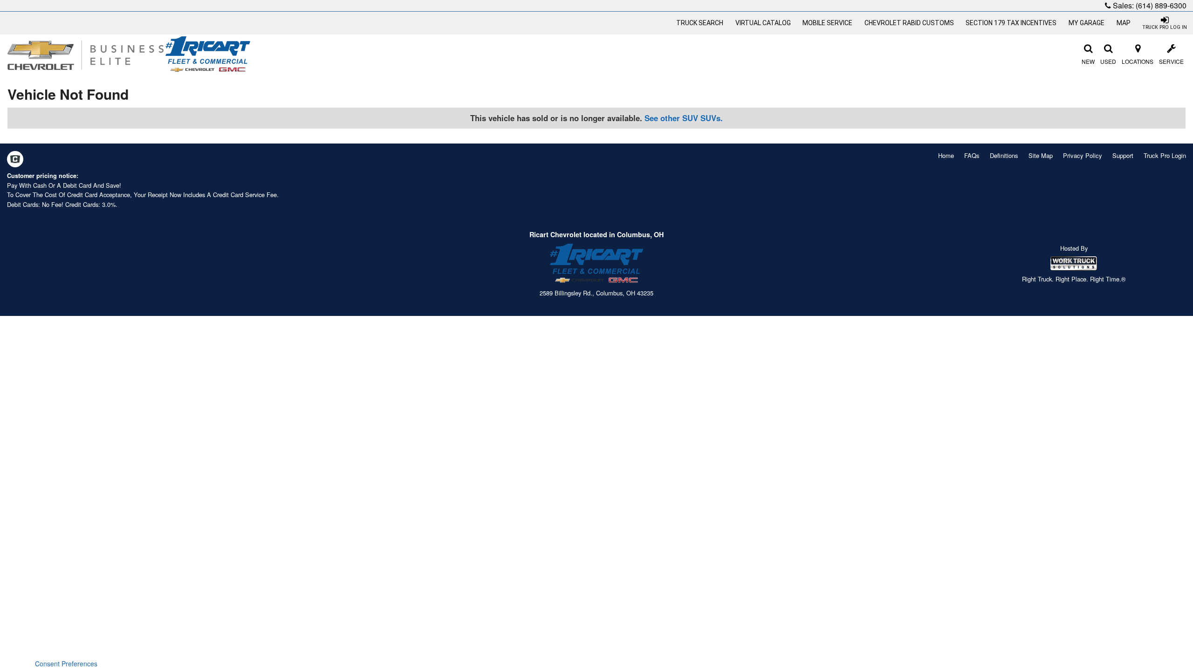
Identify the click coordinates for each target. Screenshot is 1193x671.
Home (946, 155)
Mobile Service (827, 23)
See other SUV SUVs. (683, 117)
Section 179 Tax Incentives (1011, 23)
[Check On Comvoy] (15, 159)
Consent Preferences (66, 663)
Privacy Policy (1082, 155)
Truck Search (699, 23)
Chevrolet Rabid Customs (909, 23)
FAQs (972, 155)
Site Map (1040, 155)
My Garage (1086, 23)
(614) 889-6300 (1161, 5)
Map (1124, 23)
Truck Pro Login (1165, 155)
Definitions (1004, 155)
